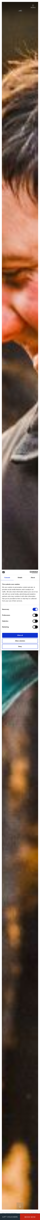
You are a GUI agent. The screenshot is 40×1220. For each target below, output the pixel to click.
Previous (11, 739)
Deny (20, 646)
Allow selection (20, 641)
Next (29, 739)
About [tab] (33, 577)
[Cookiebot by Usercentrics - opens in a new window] (30, 572)
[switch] (35, 615)
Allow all (20, 635)
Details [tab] (20, 577)
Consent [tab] (7, 577)
